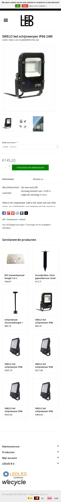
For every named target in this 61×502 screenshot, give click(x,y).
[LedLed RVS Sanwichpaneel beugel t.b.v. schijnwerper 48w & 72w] (15, 258)
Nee (25, 6)
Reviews (38, 179)
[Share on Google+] (8, 213)
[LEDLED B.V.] (36, 20)
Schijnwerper (12, 219)
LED (3, 219)
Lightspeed (44, 494)
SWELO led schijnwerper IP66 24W (24, 40)
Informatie (8, 179)
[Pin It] (13, 213)
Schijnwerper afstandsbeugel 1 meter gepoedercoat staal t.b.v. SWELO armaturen (15, 321)
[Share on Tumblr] (22, 213)
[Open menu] (6, 20)
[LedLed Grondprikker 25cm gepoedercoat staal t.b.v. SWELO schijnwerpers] (46, 258)
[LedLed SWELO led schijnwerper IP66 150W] (15, 391)
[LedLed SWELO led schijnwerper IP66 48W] (15, 347)
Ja (18, 6)
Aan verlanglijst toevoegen (13, 224)
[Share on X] (26, 213)
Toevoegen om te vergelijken (38, 224)
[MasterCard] (36, 498)
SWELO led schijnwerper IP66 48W (13, 365)
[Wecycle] (30, 482)
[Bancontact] (43, 498)
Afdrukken (6, 228)
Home (4, 40)
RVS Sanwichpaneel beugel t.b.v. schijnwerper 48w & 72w (14, 277)
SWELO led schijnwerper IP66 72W (44, 365)
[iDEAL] (29, 498)
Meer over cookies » (38, 6)
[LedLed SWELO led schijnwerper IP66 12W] (46, 302)
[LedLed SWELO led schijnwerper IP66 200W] (46, 391)
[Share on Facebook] (4, 213)
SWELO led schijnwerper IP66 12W (44, 321)
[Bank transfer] (56, 498)
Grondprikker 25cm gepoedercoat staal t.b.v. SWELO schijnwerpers (45, 277)
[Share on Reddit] (17, 213)
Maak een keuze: (9, 142)
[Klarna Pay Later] (49, 498)
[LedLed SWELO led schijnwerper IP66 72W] (46, 347)
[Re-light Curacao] (30, 474)
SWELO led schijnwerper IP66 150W (13, 410)
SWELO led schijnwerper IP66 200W (44, 410)
